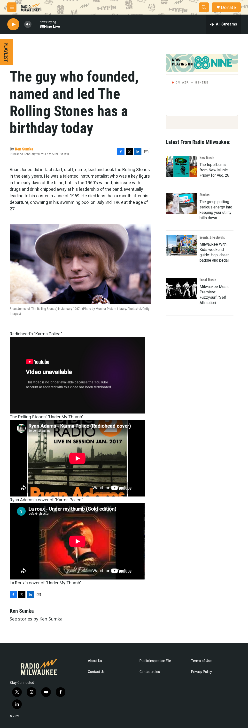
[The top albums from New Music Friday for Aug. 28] (181, 166)
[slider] (35, 24)
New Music (207, 157)
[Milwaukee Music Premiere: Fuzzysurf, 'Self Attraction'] (181, 288)
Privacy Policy (201, 672)
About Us (95, 661)
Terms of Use (201, 661)
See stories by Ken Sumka (36, 619)
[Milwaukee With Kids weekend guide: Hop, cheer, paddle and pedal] (181, 245)
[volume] (28, 24)
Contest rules (150, 672)
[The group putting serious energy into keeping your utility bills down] (181, 203)
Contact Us (96, 672)
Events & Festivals (212, 237)
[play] (13, 24)
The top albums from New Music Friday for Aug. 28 (214, 170)
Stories (204, 194)
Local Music (208, 279)
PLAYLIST (6, 52)
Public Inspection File (155, 661)
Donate (228, 7)
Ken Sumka (24, 149)
